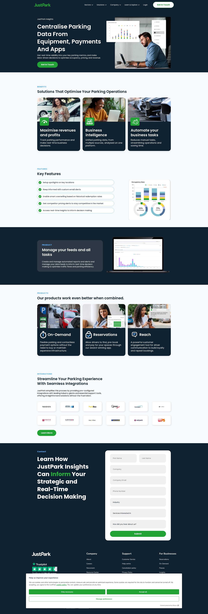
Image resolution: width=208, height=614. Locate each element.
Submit (138, 533)
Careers (89, 564)
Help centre (126, 564)
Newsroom (90, 568)
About (88, 559)
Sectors (87, 5)
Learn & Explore (131, 5)
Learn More (46, 432)
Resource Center (92, 572)
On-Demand (164, 564)
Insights (162, 572)
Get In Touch (163, 4)
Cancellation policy (129, 568)
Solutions (100, 5)
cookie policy (61, 585)
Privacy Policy (127, 572)
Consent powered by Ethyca (168, 605)
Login (145, 5)
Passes (162, 568)
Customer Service (128, 559)
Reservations (164, 559)
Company (114, 5)
